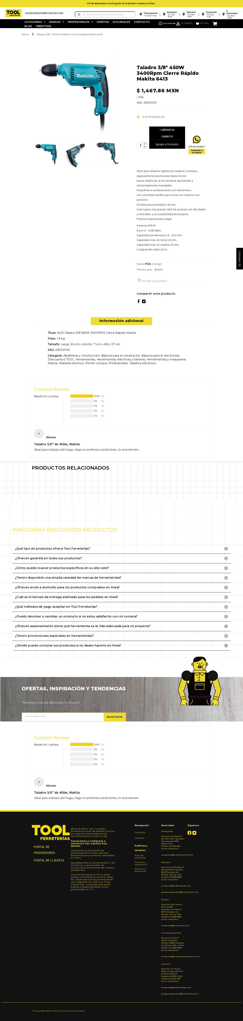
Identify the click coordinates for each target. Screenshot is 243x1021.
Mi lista (204, 23)
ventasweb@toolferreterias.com (173, 886)
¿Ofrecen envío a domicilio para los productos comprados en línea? (67, 587)
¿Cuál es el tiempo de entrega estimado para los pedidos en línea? (66, 597)
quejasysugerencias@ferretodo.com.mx (173, 892)
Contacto (139, 838)
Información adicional (121, 321)
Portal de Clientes (49, 860)
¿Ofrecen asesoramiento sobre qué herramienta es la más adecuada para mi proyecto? (83, 626)
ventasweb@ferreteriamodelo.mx (173, 855)
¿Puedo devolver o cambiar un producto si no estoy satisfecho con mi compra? (76, 616)
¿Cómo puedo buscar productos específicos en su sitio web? (62, 568)
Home (25, 34)
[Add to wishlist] (139, 281)
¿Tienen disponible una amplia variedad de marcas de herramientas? (68, 577)
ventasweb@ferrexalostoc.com (173, 925)
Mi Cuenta (186, 23)
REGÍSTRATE (115, 717)
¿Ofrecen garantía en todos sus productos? (48, 558)
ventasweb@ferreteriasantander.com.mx (173, 956)
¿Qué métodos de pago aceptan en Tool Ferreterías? (56, 606)
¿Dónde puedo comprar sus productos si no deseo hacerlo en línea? (68, 645)
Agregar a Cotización (167, 144)
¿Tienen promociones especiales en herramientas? (54, 635)
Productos (140, 832)
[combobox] (105, 14)
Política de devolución (140, 870)
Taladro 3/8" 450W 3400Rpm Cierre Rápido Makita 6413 (69, 34)
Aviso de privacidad (140, 856)
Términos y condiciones (141, 863)
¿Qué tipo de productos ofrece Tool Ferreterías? (52, 548)
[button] (34, 22)
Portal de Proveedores (44, 850)
